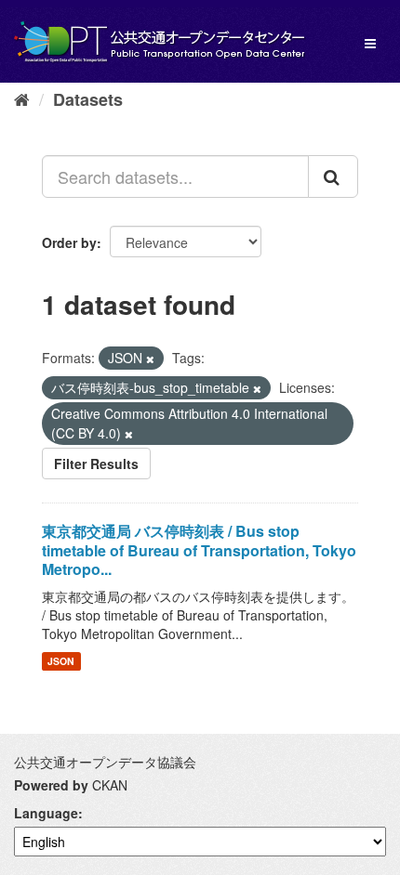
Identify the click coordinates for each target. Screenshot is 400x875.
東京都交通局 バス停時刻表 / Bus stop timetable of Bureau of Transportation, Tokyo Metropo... (199, 550)
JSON (60, 661)
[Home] (22, 98)
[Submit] (333, 176)
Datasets (88, 99)
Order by (69, 242)
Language (46, 812)
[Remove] (150, 358)
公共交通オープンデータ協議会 (105, 761)
